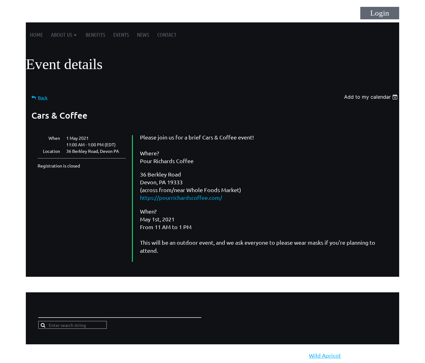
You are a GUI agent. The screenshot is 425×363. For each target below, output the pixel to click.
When (54, 138)
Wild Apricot (325, 355)
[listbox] (371, 97)
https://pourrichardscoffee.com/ (181, 197)
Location (51, 151)
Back (43, 98)
